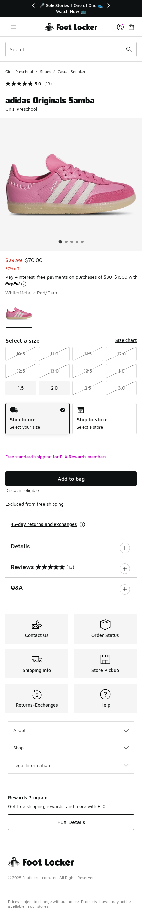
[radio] (37, 418)
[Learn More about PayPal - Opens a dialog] (24, 284)
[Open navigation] (13, 26)
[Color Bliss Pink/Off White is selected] (19, 313)
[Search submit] (129, 49)
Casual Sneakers (72, 71)
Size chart (126, 340)
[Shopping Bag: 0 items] (131, 26)
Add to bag (71, 479)
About (19, 730)
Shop (18, 747)
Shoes (45, 71)
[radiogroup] (71, 418)
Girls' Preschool (19, 71)
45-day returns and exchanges (44, 524)
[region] (71, 8)
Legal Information (31, 765)
